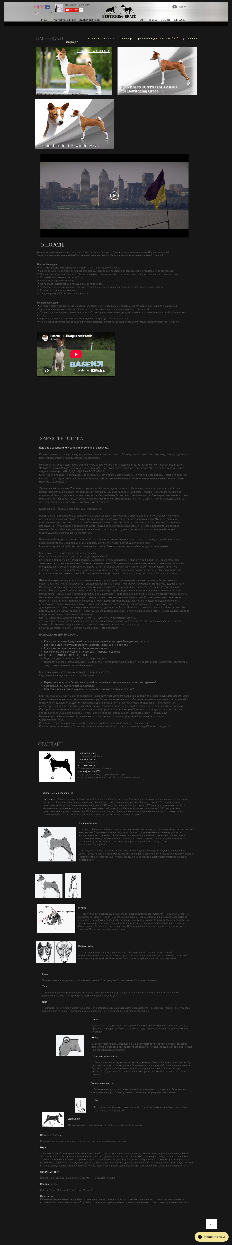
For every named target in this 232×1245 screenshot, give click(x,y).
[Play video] (114, 195)
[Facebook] (47, 7)
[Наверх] (211, 1224)
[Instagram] (36, 7)
